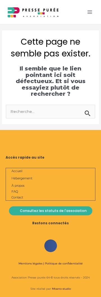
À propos (18, 186)
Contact (17, 197)
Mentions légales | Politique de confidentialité (51, 263)
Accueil (17, 171)
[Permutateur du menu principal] (90, 12)
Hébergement (22, 178)
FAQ (15, 191)
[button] (50, 245)
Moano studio (61, 289)
